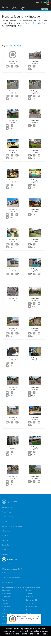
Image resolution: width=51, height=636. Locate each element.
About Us (5, 536)
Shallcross (5, 610)
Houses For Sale (7, 507)
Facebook (5, 554)
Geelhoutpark (16, 46)
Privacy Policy (6, 512)
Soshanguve (6, 597)
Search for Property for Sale (11, 578)
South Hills (30, 603)
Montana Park (6, 593)
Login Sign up (23, 8)
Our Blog (5, 540)
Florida (28, 610)
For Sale (5, 7)
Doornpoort (6, 590)
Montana (29, 590)
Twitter (4, 550)
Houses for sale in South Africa (12, 526)
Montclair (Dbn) (31, 607)
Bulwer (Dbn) (6, 607)
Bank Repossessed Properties (11, 573)
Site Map (4, 522)
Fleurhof (4, 600)
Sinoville (29, 593)
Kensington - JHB (31, 600)
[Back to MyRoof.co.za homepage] (38, 3)
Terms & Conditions (8, 517)
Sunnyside (29, 597)
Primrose (5, 603)
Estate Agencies (7, 531)
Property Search (31, 23)
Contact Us (5, 545)
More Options (14, 8)
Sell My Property (7, 582)
